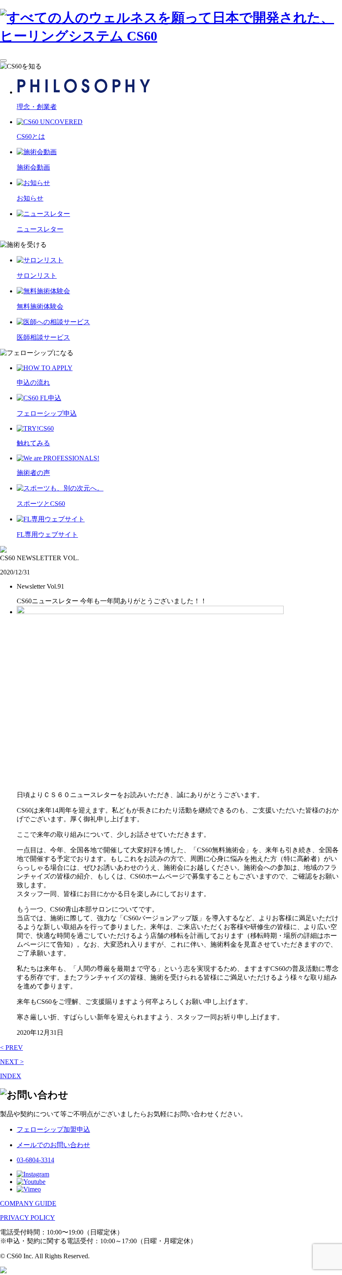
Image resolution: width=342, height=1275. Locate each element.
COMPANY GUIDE (28, 1203)
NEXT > (12, 1061)
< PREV (11, 1047)
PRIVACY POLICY (27, 1217)
